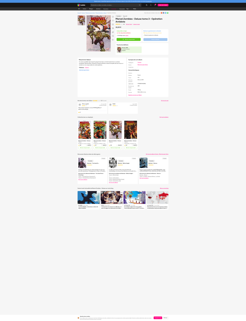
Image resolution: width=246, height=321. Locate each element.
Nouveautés (122, 8)
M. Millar (80, 143)
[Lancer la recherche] (139, 5)
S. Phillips (88, 143)
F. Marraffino (127, 143)
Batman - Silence (143, 175)
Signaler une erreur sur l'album (135, 95)
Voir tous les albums (164, 117)
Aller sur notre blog (164, 188)
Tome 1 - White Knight (114, 175)
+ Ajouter (87, 67)
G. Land (84, 143)
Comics (84, 8)
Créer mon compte (163, 5)
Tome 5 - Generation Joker (115, 180)
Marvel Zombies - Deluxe (101, 12)
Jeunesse (98, 8)
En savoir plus (149, 1)
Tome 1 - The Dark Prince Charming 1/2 (86, 176)
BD (79, 8)
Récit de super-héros (90, 12)
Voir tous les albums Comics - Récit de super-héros (157, 154)
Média (134, 8)
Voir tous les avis (164, 100)
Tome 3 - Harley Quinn (114, 177)
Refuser (165, 317)
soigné (126, 35)
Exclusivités (113, 8)
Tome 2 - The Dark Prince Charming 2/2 (87, 177)
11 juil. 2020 (135, 104)
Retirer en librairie (155, 39)
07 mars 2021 (103, 104)
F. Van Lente (105, 143)
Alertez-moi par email (130, 39)
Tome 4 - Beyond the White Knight (116, 179)
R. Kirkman (96, 143)
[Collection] (146, 5)
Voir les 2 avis (129, 24)
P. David (131, 143)
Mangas (91, 8)
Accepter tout (158, 317)
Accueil (79, 12)
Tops (127, 8)
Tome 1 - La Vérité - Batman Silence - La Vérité (150, 176)
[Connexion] (151, 5)
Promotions (105, 8)
